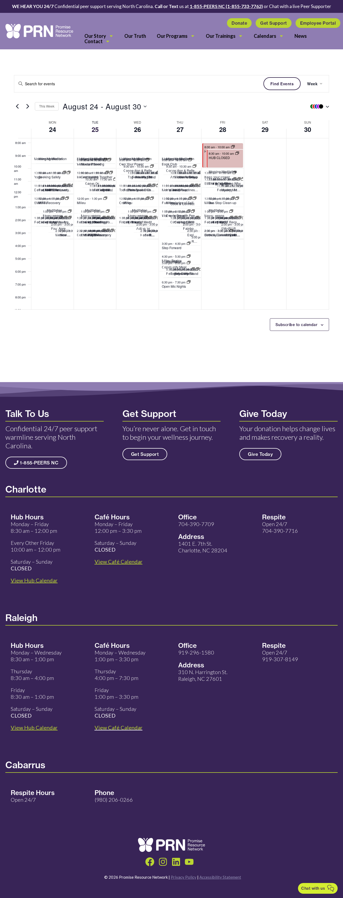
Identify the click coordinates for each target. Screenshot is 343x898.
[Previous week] (17, 106)
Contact (93, 41)
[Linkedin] (176, 861)
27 (180, 129)
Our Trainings (221, 36)
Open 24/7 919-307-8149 (280, 655)
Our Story (95, 36)
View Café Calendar (119, 727)
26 (137, 129)
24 (52, 129)
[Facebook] (149, 861)
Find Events (282, 83)
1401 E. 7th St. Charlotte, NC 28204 (202, 546)
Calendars (265, 36)
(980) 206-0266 (114, 799)
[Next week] (27, 106)
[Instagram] (162, 861)
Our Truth (135, 36)
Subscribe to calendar (296, 324)
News (300, 36)
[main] (171, 215)
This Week (46, 106)
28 (222, 129)
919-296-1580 (196, 652)
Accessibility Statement (220, 877)
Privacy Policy (183, 877)
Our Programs (172, 36)
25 (95, 129)
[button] (318, 106)
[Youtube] (189, 861)
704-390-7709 (196, 524)
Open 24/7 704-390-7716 (280, 527)
